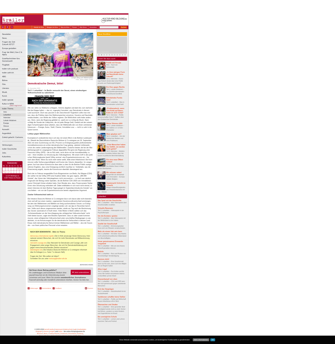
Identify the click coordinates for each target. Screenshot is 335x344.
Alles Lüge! (102, 269)
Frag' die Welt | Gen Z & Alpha (12, 53)
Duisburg (80, 334)
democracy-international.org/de (42, 236)
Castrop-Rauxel (54, 334)
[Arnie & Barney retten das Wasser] (125, 55)
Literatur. (5, 88)
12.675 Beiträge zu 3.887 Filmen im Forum (12, 177)
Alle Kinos (83, 27)
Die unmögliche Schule (107, 317)
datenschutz (68, 329)
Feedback (58, 288)
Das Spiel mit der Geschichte (109, 200)
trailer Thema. (8, 109)
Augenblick (6, 133)
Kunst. (4, 96)
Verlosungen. (7, 145)
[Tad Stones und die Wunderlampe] (106, 55)
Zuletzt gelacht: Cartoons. (12, 137)
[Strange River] (120, 55)
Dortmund (63, 334)
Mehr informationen (201, 340)
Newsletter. (6, 34)
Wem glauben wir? (113, 134)
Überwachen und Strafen (108, 305)
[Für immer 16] (122, 55)
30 (21, 169)
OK (213, 340)
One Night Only (103, 52)
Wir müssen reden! (114, 172)
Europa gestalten (9, 48)
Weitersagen (34, 288)
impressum (59, 329)
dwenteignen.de (36, 250)
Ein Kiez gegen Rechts (115, 87)
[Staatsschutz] (114, 55)
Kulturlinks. (6, 157)
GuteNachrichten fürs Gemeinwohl (11, 59)
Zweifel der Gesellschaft (107, 224)
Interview (6, 118)
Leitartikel (7, 115)
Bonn (46, 334)
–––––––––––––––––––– (12, 141)
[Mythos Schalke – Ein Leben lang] (112, 55)
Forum (74, 27)
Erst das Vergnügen (106, 289)
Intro (5, 112)
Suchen (123, 27)
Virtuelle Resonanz (105, 208)
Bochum (40, 334)
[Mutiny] (104, 55)
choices (46, 331)
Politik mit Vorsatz (113, 63)
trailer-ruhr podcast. (10, 69)
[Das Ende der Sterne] (99, 55)
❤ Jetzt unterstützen (80, 272)
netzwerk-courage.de (38, 243)
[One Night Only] (101, 55)
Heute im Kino (39, 27)
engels (52, 331)
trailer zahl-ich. (8, 73)
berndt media (49, 329)
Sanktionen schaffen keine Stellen (111, 297)
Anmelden (93, 27)
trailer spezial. (8, 100)
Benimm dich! (103, 259)
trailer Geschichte (9, 149)
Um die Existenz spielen (107, 216)
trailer (60, 331)
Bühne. (5, 80)
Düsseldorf (72, 334)
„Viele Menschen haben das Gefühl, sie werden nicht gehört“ (115, 147)
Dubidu (101, 251)
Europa (6, 123)
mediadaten (82, 329)
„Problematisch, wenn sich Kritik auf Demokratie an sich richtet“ (115, 110)
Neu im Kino (65, 27)
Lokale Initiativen (9, 120)
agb (75, 329)
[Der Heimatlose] (117, 55)
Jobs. (4, 153)
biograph (39, 331)
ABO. (4, 76)
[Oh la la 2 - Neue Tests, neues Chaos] (109, 55)
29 (18, 169)
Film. (4, 84)
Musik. (4, 92)
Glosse (6, 126)
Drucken (90, 288)
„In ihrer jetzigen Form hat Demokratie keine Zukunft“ (115, 74)
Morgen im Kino (52, 27)
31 (4, 172)
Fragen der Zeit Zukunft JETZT (14, 43)
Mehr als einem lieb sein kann (110, 231)
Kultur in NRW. (8, 104)
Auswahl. (6, 129)
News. (4, 38)
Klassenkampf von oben (107, 279)
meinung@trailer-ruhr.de (58, 259)
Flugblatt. (6, 65)
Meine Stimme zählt (114, 123)
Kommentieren (46, 288)
